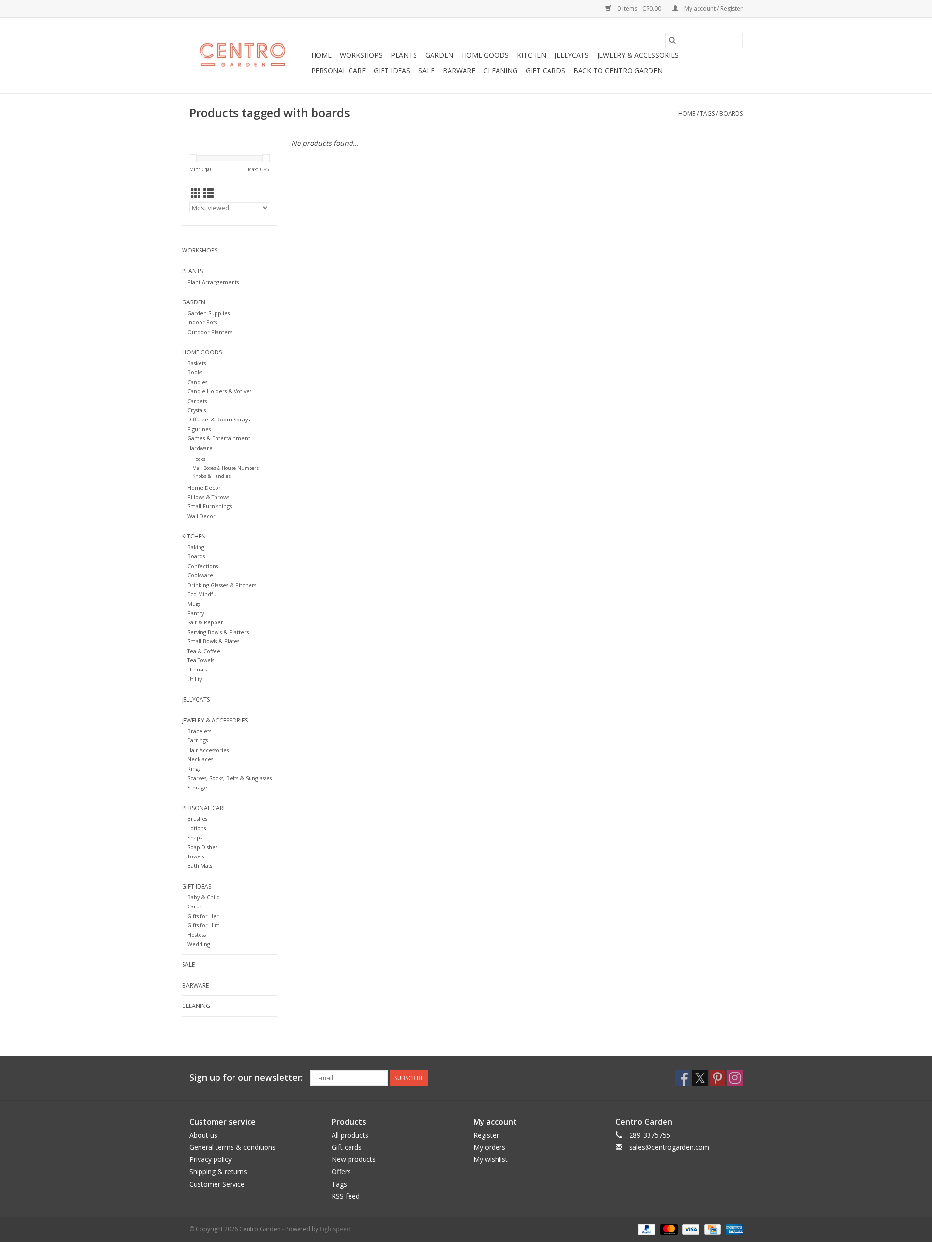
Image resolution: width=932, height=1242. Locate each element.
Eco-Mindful (202, 594)
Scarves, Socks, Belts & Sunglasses (229, 778)
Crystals (196, 410)
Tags (707, 113)
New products (354, 1159)
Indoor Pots (202, 322)
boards (731, 113)
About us (203, 1135)
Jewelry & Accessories (638, 55)
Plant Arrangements (213, 281)
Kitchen (531, 55)
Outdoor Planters (209, 332)
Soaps (194, 837)
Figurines (199, 429)
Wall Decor (201, 516)
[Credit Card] (711, 1229)
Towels (195, 856)
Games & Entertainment (218, 438)
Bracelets (199, 731)
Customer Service (217, 1184)
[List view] (208, 193)
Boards (196, 556)
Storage (197, 787)
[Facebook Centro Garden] (682, 1078)
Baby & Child (203, 897)
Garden (439, 55)
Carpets (197, 400)
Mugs (193, 603)
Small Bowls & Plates (213, 641)
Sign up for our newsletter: (246, 1078)
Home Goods (485, 55)
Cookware (200, 575)
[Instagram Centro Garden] (735, 1078)
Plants (404, 55)
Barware (459, 70)
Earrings (197, 740)
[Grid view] (196, 193)
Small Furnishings (209, 506)
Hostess (196, 934)
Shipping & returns (218, 1171)
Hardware (200, 448)
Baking (195, 547)
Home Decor (204, 487)
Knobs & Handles (211, 476)
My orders (489, 1147)
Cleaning (500, 70)
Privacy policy (210, 1159)
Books (194, 372)
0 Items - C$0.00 (639, 8)
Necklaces (200, 759)
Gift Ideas (392, 70)
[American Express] (732, 1229)
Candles (197, 382)
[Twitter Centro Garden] (700, 1078)
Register (486, 1135)
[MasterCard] (668, 1229)
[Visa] (690, 1229)
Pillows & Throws (208, 497)
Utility (194, 679)
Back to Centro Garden (618, 70)
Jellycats (571, 55)
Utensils (197, 669)
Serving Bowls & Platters (218, 632)
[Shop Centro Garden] (248, 56)
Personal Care (338, 70)
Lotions (196, 828)
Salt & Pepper (205, 622)
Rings (193, 768)
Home (321, 55)
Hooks (198, 459)
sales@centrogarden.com (669, 1147)
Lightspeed (335, 1229)
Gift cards (545, 70)
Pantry (195, 613)
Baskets (196, 363)
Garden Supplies (208, 313)
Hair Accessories (208, 750)
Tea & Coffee (203, 651)
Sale (426, 70)
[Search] (672, 40)
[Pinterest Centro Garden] (717, 1078)
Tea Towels (200, 660)
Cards (194, 906)
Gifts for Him (203, 925)
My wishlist (490, 1159)
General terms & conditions (232, 1147)
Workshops (361, 55)
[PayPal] (646, 1229)
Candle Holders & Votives (219, 391)
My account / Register (713, 8)
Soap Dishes (202, 847)
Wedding (198, 944)
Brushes (197, 818)
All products (350, 1135)
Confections (202, 566)
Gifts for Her (203, 916)
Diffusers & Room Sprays (218, 419)
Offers (341, 1171)
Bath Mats (199, 865)
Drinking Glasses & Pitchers (221, 584)
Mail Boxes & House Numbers (225, 468)
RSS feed (346, 1196)
